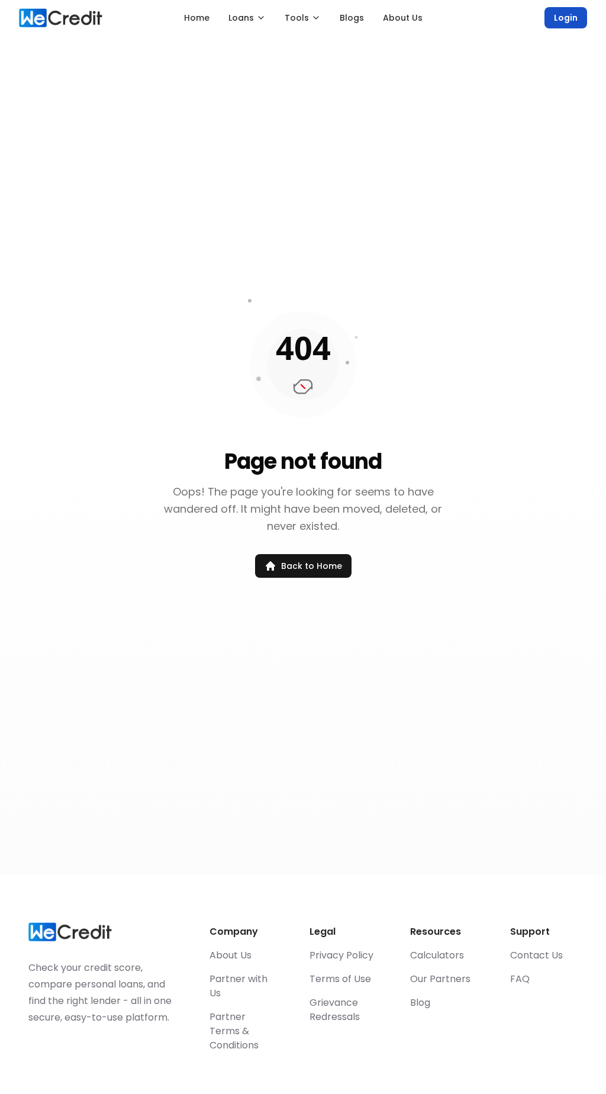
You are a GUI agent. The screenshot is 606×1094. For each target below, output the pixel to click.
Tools (297, 18)
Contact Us (536, 955)
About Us (403, 18)
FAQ (520, 979)
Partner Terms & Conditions (234, 1031)
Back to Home (311, 566)
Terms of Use (340, 979)
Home (196, 18)
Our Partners (440, 979)
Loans (241, 18)
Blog (420, 1002)
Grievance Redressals (335, 1010)
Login (566, 18)
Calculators (437, 955)
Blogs (352, 18)
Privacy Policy (341, 955)
